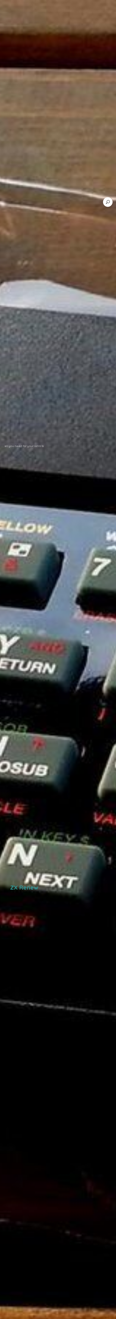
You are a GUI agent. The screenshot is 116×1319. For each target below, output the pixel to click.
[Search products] (107, 202)
